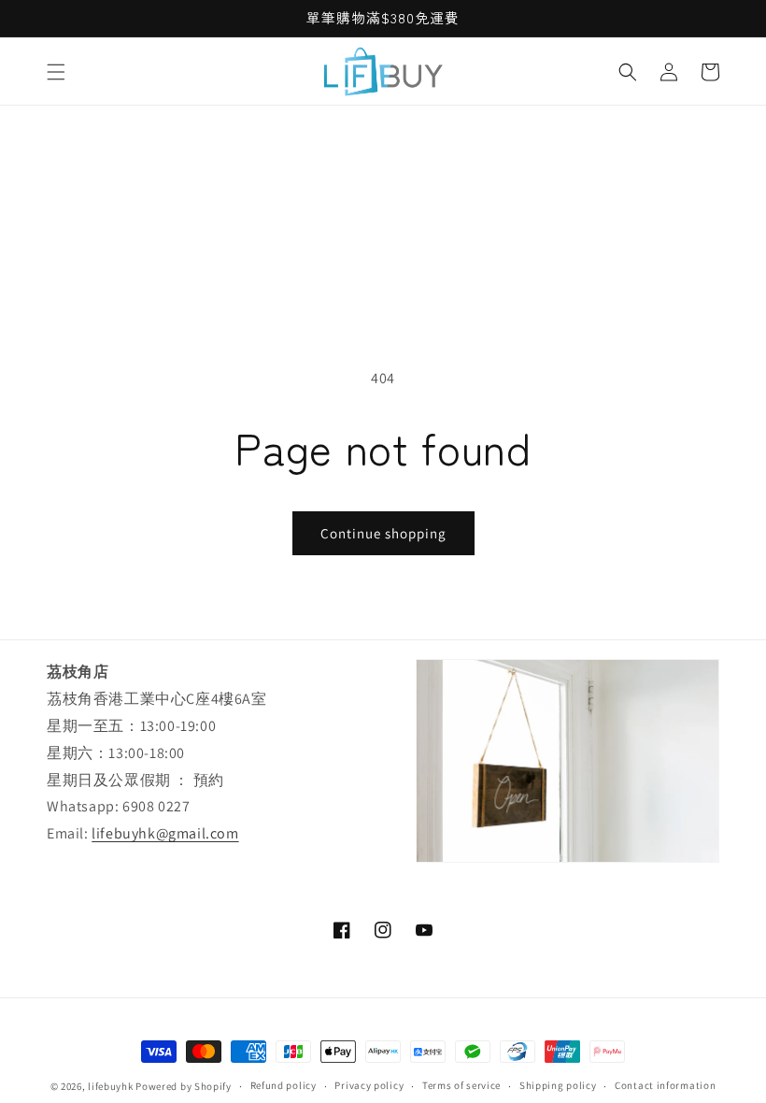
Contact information (665, 1085)
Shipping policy (558, 1085)
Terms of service (461, 1085)
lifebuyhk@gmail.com (165, 833)
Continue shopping (383, 533)
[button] (56, 72)
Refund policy (283, 1085)
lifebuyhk (110, 1086)
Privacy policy (369, 1085)
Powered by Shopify (183, 1086)
